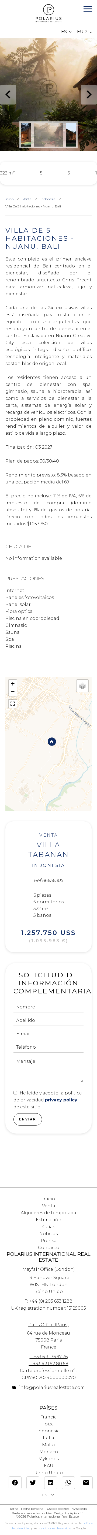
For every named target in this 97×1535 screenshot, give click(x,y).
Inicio (9, 199)
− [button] (13, 691)
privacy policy (61, 1099)
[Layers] (82, 686)
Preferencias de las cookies (32, 1513)
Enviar (27, 1119)
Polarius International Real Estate (49, 1257)
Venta (27, 199)
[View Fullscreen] (13, 704)
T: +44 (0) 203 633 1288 (48, 1301)
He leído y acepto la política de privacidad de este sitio (47, 1099)
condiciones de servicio (54, 1528)
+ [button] (13, 683)
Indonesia (48, 199)
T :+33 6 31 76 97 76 (49, 1356)
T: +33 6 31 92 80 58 (48, 1363)
